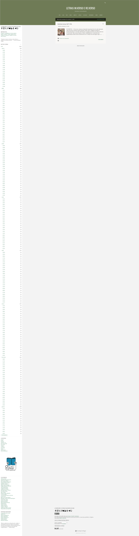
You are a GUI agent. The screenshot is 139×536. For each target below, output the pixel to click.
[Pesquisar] (105, 3)
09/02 (4, 393)
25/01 (4, 420)
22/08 (4, 52)
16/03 (4, 332)
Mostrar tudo (100, 19)
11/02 (4, 389)
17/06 (4, 168)
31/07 (4, 90)
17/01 (4, 425)
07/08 (4, 77)
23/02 (4, 368)
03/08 (4, 84)
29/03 (4, 309)
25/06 (4, 155)
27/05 (4, 206)
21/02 (4, 372)
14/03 (4, 334)
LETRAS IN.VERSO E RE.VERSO (80, 8)
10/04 (4, 286)
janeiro (3, 406)
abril (3, 250)
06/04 (4, 294)
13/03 (4, 336)
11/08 (4, 71)
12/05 (4, 231)
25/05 (4, 210)
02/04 (4, 300)
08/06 (4, 183)
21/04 (4, 269)
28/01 (4, 414)
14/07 (4, 120)
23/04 (4, 265)
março (3, 303)
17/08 (4, 61)
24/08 (4, 50)
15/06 (4, 172)
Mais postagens (80, 45)
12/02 (4, 387)
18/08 (4, 59)
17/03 (4, 330)
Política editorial (62, 518)
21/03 (4, 322)
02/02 (4, 404)
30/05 (4, 200)
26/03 (4, 315)
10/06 (4, 179)
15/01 (4, 427)
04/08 (4, 82)
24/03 (4, 319)
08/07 (4, 130)
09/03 (4, 343)
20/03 (4, 324)
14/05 (4, 227)
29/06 (4, 147)
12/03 (4, 338)
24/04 (4, 263)
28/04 (4, 256)
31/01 (4, 408)
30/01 (4, 410)
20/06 (4, 162)
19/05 (4, 220)
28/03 (4, 311)
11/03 (4, 340)
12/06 (4, 176)
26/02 (4, 362)
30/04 (4, 252)
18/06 (4, 166)
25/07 (4, 101)
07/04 (4, 292)
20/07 (4, 111)
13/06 (4, 174)
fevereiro (4, 357)
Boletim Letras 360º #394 (65, 24)
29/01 (4, 412)
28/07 (4, 96)
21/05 (4, 216)
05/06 (4, 187)
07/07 (4, 132)
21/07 (4, 109)
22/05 (4, 214)
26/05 (4, 208)
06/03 (4, 347)
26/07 (4, 99)
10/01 (4, 429)
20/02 (4, 374)
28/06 (4, 149)
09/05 (4, 235)
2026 (2, 46)
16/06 (4, 170)
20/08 (4, 56)
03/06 (4, 191)
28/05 (4, 204)
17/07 (4, 115)
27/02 (4, 361)
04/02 (4, 401)
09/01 (4, 431)
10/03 (4, 342)
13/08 (4, 67)
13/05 (4, 229)
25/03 (4, 317)
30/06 (4, 145)
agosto (3, 48)
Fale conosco (3, 36)
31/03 (4, 305)
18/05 (4, 221)
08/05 (4, 237)
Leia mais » (101, 39)
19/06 (4, 164)
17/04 (4, 275)
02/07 (4, 139)
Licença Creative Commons (73, 516)
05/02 (4, 399)
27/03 (4, 313)
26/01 (4, 418)
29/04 (4, 254)
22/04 (4, 267)
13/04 (4, 282)
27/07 (4, 97)
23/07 (4, 105)
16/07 (4, 117)
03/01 (4, 433)
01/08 (4, 86)
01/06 (4, 195)
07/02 (4, 395)
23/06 (4, 158)
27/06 (4, 151)
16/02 (4, 382)
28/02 (4, 359)
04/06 (4, 189)
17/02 (4, 380)
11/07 (4, 124)
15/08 (4, 63)
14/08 (4, 65)
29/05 (4, 202)
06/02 (4, 397)
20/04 (4, 271)
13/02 (4, 385)
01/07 (4, 141)
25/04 (4, 261)
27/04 (4, 258)
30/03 (4, 307)
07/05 (4, 239)
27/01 (4, 416)
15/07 (4, 118)
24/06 (4, 157)
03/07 (4, 138)
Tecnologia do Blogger (81, 530)
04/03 (4, 351)
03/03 (4, 353)
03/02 (4, 403)
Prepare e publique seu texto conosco (8, 33)
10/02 (4, 391)
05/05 (4, 242)
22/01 (4, 423)
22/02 (4, 370)
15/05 (4, 225)
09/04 (4, 288)
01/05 (4, 248)
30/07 (4, 92)
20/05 (4, 218)
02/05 (4, 246)
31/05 (4, 199)
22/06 (4, 160)
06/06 (4, 185)
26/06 (4, 153)
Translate (64, 523)
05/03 (4, 349)
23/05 (4, 212)
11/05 (4, 233)
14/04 (4, 281)
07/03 (4, 345)
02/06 (4, 193)
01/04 (4, 301)
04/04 (4, 296)
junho (3, 143)
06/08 (4, 78)
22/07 (4, 107)
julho (3, 88)
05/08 (4, 80)
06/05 (4, 240)
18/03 (4, 328)
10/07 (4, 126)
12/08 (4, 69)
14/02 (4, 383)
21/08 (4, 54)
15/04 (4, 279)
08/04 (4, 290)
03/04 (4, 298)
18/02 (4, 378)
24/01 (4, 422)
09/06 (4, 181)
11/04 (4, 284)
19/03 (4, 326)
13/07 (4, 122)
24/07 (4, 103)
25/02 (4, 364)
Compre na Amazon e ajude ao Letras (8, 35)
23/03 (4, 321)
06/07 (4, 134)
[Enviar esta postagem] (58, 41)
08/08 (4, 75)
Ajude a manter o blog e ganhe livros (8, 34)
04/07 (4, 136)
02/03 (4, 355)
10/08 (4, 73)
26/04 (4, 260)
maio (3, 197)
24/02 (4, 366)
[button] (103, 24)
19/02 (4, 376)
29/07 (4, 94)
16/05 (4, 223)
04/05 (4, 244)
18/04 (4, 273)
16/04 (4, 277)
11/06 (4, 178)
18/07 (4, 113)
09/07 (4, 128)
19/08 (4, 57)
